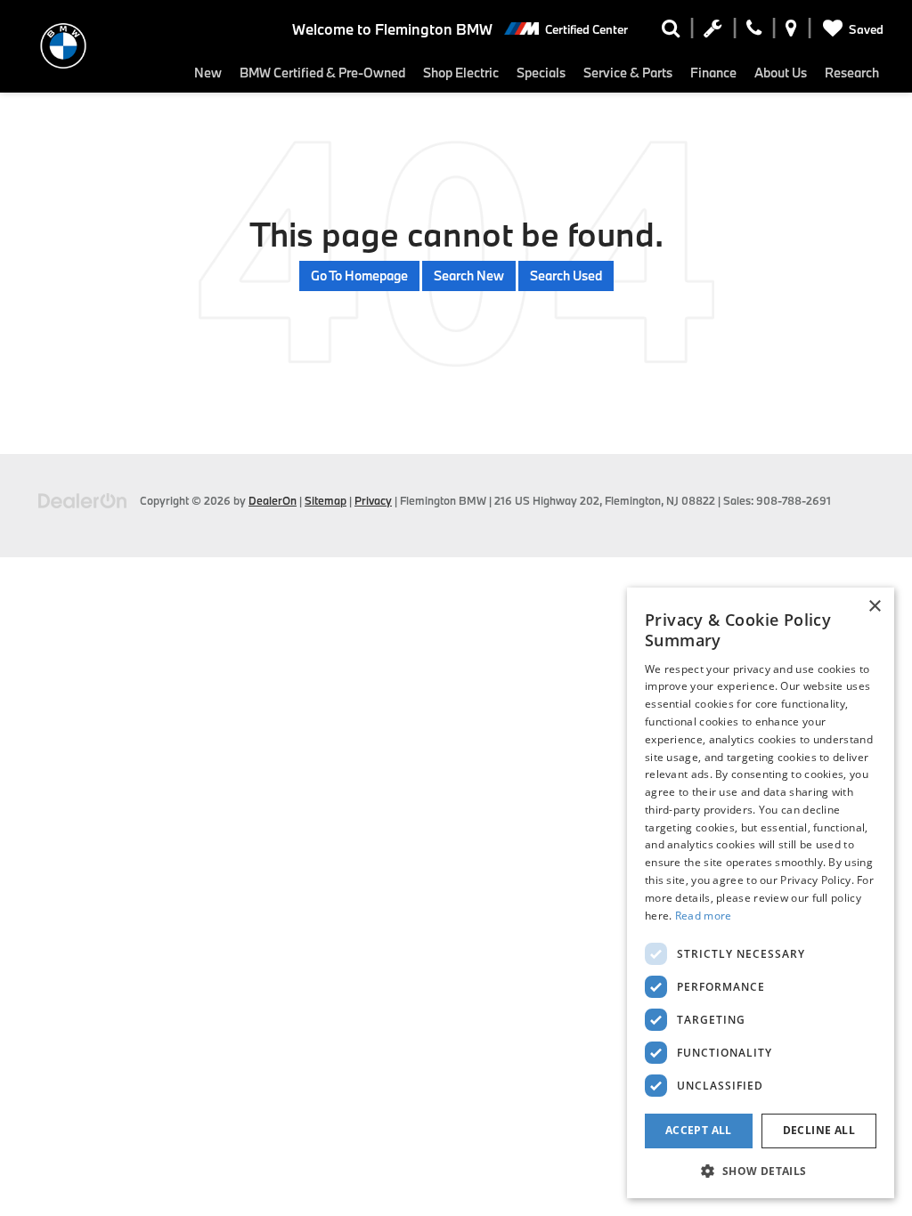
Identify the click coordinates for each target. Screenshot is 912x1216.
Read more (703, 915)
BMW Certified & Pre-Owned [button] (322, 72)
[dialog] (760, 893)
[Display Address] (791, 32)
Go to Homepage (359, 275)
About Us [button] (780, 72)
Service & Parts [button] (627, 72)
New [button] (208, 72)
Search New (469, 275)
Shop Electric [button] (461, 72)
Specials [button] (541, 72)
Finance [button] (713, 72)
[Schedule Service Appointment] (713, 32)
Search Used (566, 275)
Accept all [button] (698, 1130)
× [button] (874, 606)
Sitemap (325, 500)
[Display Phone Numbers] (754, 32)
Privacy (373, 500)
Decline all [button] (819, 1130)
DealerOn (272, 500)
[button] (760, 1170)
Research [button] (852, 72)
